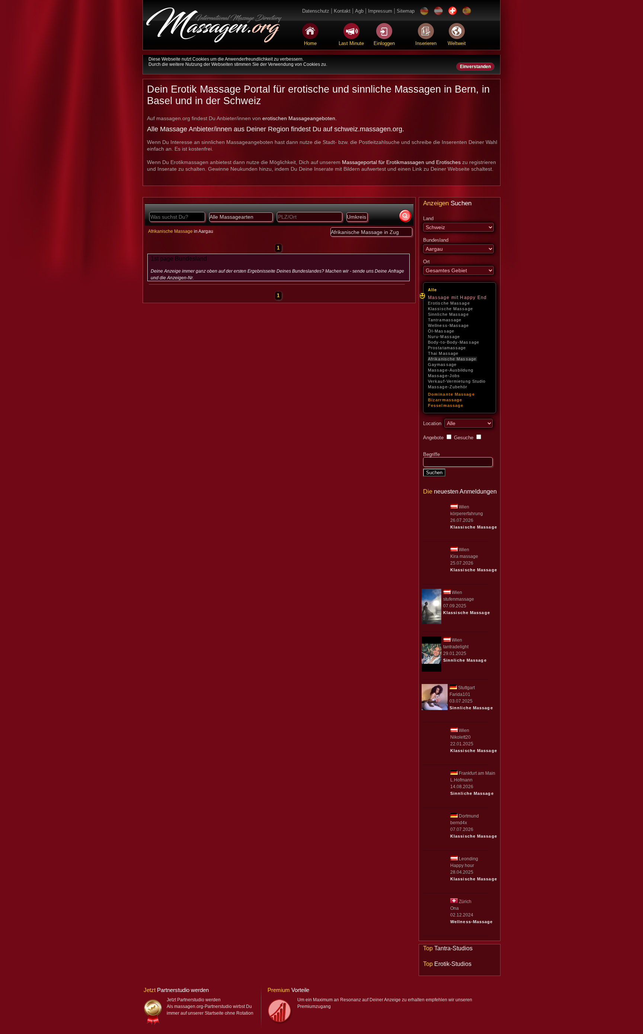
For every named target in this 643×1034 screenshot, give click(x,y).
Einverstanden (475, 66)
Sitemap (406, 11)
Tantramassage (444, 320)
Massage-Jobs (444, 375)
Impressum (380, 11)
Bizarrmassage (445, 400)
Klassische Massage (450, 308)
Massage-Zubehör (448, 387)
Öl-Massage (441, 331)
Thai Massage (443, 353)
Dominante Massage (451, 394)
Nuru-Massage (444, 336)
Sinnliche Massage (448, 314)
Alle (432, 290)
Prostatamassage (447, 348)
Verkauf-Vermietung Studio (457, 381)
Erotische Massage (449, 303)
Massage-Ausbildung (450, 370)
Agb (359, 11)
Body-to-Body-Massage (453, 342)
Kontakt (342, 11)
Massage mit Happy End (457, 297)
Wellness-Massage (448, 325)
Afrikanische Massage (452, 359)
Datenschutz (315, 11)
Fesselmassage (445, 405)
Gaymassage (442, 364)
